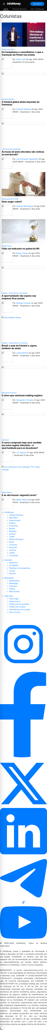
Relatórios (13, 563)
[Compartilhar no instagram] (23, 644)
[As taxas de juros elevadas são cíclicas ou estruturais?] (23, 134)
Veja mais (9, 596)
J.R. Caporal (21, 452)
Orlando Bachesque (25, 206)
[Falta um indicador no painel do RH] (23, 231)
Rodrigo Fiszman (23, 303)
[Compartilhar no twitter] (23, 783)
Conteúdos (14, 565)
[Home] (14, 3)
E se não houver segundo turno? (19, 495)
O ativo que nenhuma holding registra (22, 395)
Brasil (11, 542)
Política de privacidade (19, 604)
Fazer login (14, 599)
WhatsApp (13, 583)
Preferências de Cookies (19, 609)
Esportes (13, 547)
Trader (12, 536)
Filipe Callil (21, 59)
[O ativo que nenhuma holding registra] (23, 378)
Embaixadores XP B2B (10, 199)
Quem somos (14, 601)
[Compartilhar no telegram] (23, 878)
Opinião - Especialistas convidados (15, 293)
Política (12, 523)
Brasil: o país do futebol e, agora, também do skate (19, 347)
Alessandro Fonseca (9, 393)
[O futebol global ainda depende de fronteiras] (23, 84)
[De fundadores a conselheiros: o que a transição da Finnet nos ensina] (23, 35)
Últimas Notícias (19, 9)
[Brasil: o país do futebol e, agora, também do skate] (23, 328)
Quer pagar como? (12, 201)
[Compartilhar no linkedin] (23, 831)
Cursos (12, 571)
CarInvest (5, 440)
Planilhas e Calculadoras (19, 568)
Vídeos (12, 589)
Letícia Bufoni (22, 353)
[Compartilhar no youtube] (23, 922)
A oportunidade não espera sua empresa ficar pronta (19, 297)
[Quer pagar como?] (23, 184)
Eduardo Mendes (8, 99)
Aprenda (8, 560)
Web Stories (14, 591)
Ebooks (12, 573)
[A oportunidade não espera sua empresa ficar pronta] (23, 278)
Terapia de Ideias (8, 49)
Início (6, 9)
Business (13, 531)
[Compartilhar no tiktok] (23, 902)
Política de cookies (17, 607)
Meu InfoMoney (37, 9)
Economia (13, 526)
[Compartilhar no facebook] (23, 714)
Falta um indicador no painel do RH (20, 248)
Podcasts (13, 586)
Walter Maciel (7, 492)
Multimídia (9, 578)
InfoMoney (9, 512)
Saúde (11, 553)
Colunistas (13, 555)
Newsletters (37, 4)
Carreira (12, 550)
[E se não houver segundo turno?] (23, 478)
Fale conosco (15, 612)
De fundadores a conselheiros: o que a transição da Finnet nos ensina (22, 53)
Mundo (12, 528)
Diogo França (7, 246)
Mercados (13, 518)
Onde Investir (15, 520)
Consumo (13, 545)
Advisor (12, 534)
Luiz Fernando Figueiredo (11, 149)
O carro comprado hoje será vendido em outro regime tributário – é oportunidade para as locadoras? (21, 445)
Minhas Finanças (16, 539)
